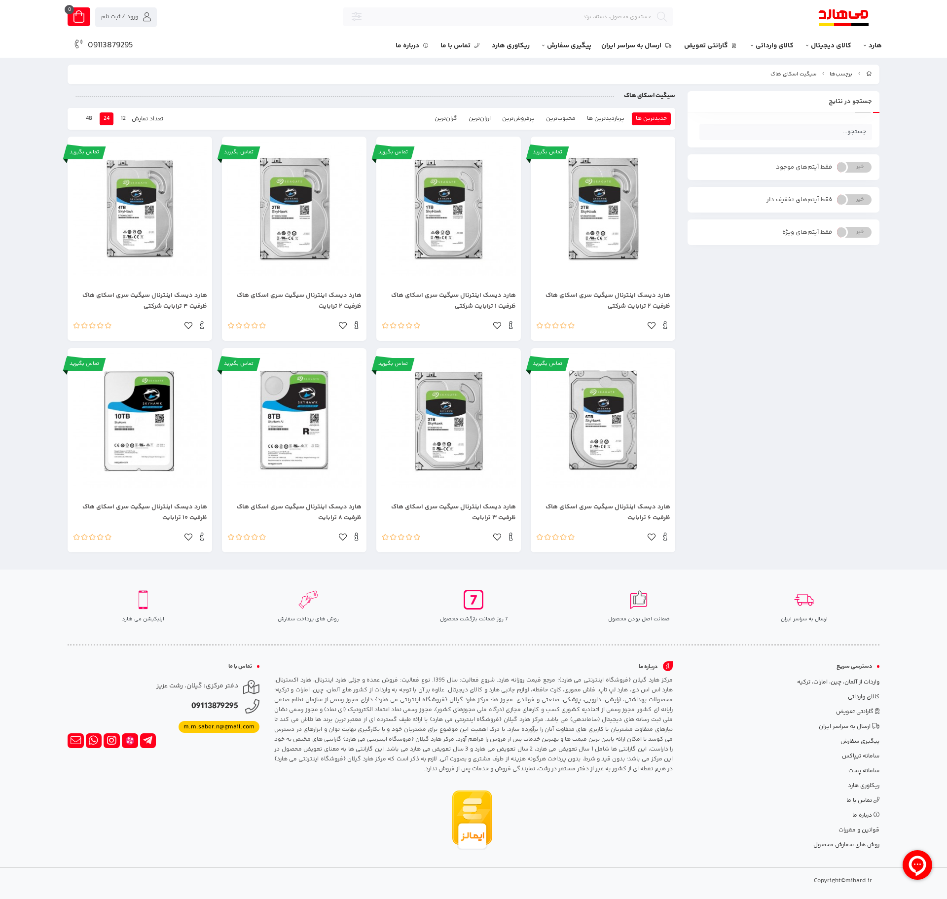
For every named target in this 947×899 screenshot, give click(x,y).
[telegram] (148, 741)
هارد (875, 45)
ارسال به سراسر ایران (632, 45)
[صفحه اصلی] (869, 74)
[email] (75, 741)
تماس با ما (456, 45)
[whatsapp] (94, 741)
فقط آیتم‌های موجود (804, 167)
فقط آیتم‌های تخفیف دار (799, 200)
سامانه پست (863, 771)
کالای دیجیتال (831, 45)
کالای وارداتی (775, 45)
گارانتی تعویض (706, 45)
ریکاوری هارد (511, 45)
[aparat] (130, 741)
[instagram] (111, 741)
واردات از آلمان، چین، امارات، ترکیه (838, 682)
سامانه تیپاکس (860, 756)
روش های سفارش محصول (846, 845)
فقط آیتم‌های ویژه (807, 232)
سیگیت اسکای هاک (793, 74)
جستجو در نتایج (850, 102)
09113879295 (110, 45)
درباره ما (408, 45)
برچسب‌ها (841, 74)
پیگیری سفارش (569, 45)
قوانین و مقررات (858, 830)
